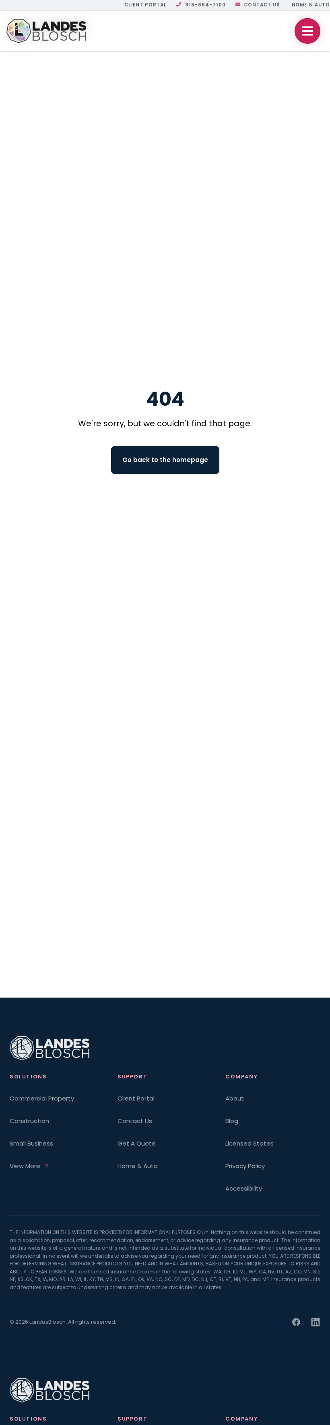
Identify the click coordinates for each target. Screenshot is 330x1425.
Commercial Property (42, 1098)
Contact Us (262, 5)
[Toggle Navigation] (307, 31)
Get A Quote (137, 1143)
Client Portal (145, 5)
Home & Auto (311, 5)
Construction (29, 1121)
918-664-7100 (205, 5)
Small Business (31, 1143)
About (234, 1098)
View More (25, 1166)
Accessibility (243, 1188)
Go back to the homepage (165, 460)
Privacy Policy (245, 1166)
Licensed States (249, 1143)
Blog (231, 1121)
